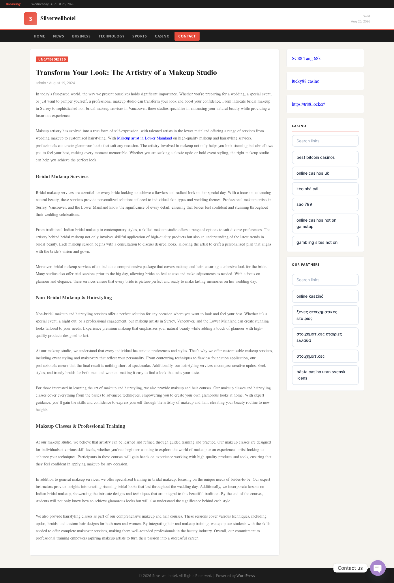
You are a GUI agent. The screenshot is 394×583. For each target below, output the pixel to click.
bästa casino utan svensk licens (321, 374)
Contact (187, 36)
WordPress (246, 575)
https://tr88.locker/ (308, 104)
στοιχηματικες (311, 356)
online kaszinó (310, 296)
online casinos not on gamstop (316, 223)
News (58, 36)
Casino (162, 36)
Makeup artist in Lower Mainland (144, 138)
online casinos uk (313, 173)
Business (81, 36)
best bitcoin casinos (316, 157)
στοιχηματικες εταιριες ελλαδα (319, 337)
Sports (139, 36)
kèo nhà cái (307, 188)
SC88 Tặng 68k (306, 58)
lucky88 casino (305, 81)
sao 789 (304, 204)
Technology (111, 36)
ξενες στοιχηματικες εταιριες (317, 314)
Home (39, 36)
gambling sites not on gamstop (317, 245)
